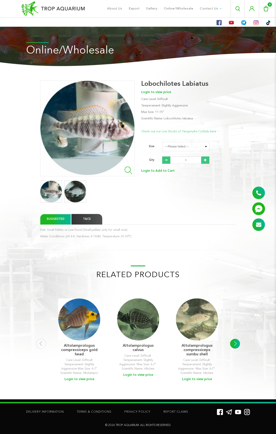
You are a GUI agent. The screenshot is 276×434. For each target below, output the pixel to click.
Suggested (55, 219)
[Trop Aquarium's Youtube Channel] (238, 411)
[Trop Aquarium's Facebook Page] (220, 412)
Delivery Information (45, 412)
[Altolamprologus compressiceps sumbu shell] (197, 319)
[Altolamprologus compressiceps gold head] (79, 319)
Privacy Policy (137, 412)
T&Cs (87, 219)
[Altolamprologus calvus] (138, 319)
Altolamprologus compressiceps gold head (79, 350)
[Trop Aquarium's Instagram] (247, 412)
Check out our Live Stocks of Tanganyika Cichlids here (178, 131)
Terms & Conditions (94, 412)
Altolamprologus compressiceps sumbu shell (197, 350)
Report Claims (175, 412)
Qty (151, 160)
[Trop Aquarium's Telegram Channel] (229, 412)
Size (151, 146)
